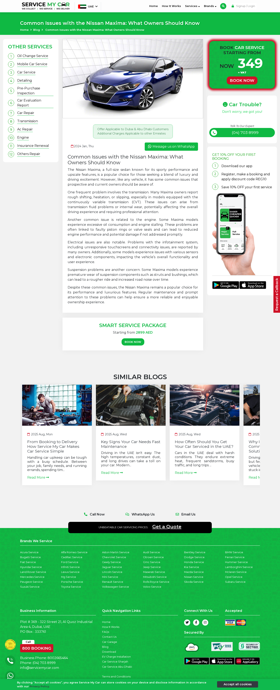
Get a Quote (166, 526)
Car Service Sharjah (115, 661)
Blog (36, 29)
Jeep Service (152, 567)
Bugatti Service (30, 557)
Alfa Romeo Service (74, 552)
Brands (209, 6)
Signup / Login (245, 6)
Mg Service (68, 576)
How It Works (171, 6)
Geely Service (111, 562)
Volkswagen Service (115, 586)
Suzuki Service (30, 586)
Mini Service (110, 576)
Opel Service (233, 576)
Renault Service (112, 581)
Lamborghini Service (239, 567)
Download (109, 651)
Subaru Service (235, 581)
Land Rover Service (33, 572)
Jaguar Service (112, 567)
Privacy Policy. (40, 686)
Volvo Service (152, 586)
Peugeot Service (31, 581)
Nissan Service (193, 576)
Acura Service (29, 552)
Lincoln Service (112, 572)
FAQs (105, 631)
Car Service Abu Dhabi (117, 666)
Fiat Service (28, 562)
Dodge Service (194, 557)
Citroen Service (153, 557)
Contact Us (109, 636)
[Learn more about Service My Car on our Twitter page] (187, 622)
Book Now (133, 341)
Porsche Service (72, 581)
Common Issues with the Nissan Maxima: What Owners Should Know (94, 29)
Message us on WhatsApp (174, 146)
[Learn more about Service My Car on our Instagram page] (205, 622)
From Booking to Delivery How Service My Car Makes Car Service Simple (53, 446)
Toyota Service (71, 586)
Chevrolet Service (114, 557)
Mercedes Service (32, 576)
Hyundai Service (31, 567)
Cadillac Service (71, 557)
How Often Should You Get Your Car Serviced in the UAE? (204, 444)
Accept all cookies (238, 684)
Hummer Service (236, 562)
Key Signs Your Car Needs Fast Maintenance (130, 444)
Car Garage (109, 641)
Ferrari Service (235, 557)
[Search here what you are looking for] (223, 6)
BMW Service (234, 552)
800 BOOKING (36, 647)
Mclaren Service (236, 572)
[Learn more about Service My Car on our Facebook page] (196, 622)
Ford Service (69, 562)
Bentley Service (194, 552)
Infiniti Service (70, 567)
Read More (36, 477)
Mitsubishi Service (155, 576)
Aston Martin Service (115, 552)
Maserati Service (154, 572)
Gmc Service (151, 562)
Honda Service (194, 562)
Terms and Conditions (116, 676)
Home (154, 6)
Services (191, 6)
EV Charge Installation (116, 656)
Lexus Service (70, 572)
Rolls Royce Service (156, 581)
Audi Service (151, 552)
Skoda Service (194, 581)
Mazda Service (194, 572)
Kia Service (191, 567)
